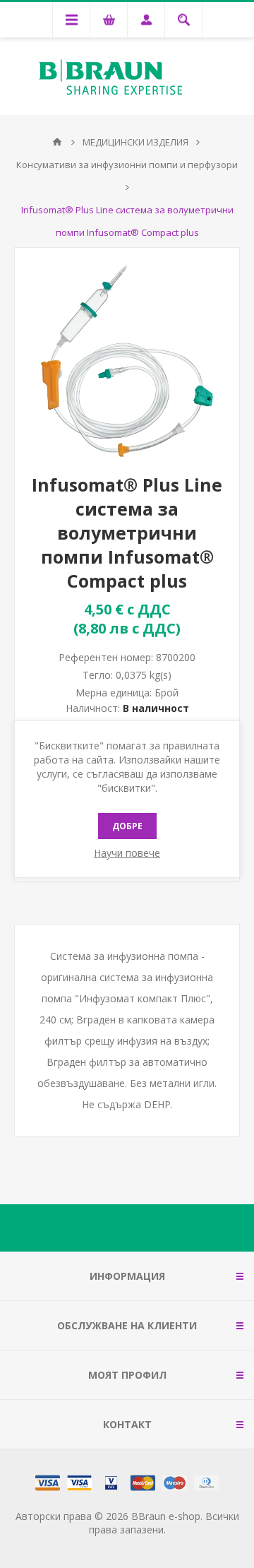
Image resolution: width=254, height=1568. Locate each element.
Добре (127, 826)
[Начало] (57, 142)
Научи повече (127, 853)
